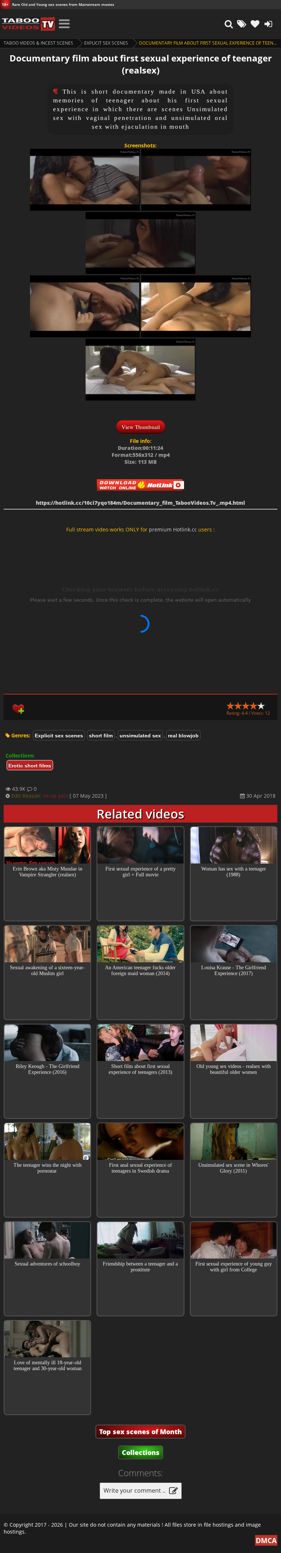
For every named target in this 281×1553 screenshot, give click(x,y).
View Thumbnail (140, 426)
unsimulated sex (140, 735)
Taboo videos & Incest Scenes (38, 43)
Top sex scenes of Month (140, 1431)
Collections (141, 1452)
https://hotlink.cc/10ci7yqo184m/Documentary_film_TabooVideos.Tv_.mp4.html (140, 502)
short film (101, 735)
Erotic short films (29, 765)
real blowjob (183, 735)
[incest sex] (27, 23)
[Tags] (241, 24)
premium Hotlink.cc (173, 529)
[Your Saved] (255, 24)
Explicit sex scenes (106, 43)
